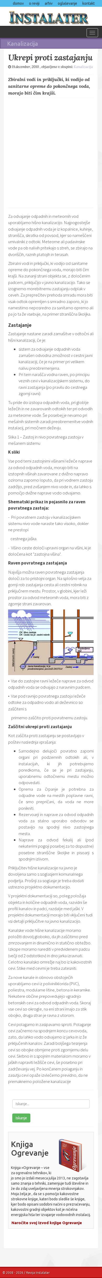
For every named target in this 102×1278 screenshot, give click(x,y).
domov (18, 3)
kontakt (88, 3)
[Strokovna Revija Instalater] (51, 16)
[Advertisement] (51, 151)
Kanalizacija (83, 67)
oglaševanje (67, 3)
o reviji (34, 3)
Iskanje (21, 1118)
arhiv (49, 3)
